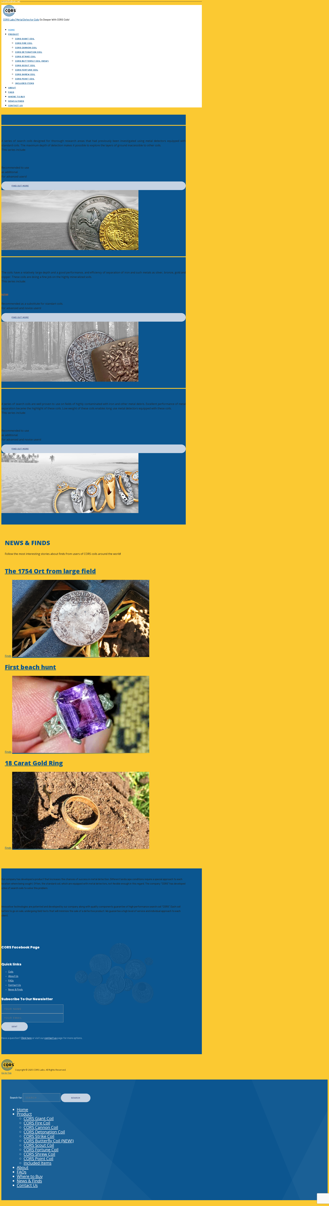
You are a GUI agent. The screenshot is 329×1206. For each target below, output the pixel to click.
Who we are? (12, 870)
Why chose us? (13, 898)
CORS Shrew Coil (25, 74)
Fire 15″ (6, 159)
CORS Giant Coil (25, 39)
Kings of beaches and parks (30, 395)
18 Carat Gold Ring (34, 763)
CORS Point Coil (25, 79)
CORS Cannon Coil (26, 47)
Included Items (24, 83)
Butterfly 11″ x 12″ (16, 295)
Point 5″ (6, 426)
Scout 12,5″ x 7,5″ (12, 299)
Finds (8, 656)
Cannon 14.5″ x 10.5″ (14, 163)
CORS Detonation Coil (28, 52)
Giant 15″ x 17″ (10, 154)
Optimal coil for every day (29, 263)
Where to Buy (16, 96)
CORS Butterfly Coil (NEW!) (31, 61)
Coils (10, 971)
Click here (26, 1038)
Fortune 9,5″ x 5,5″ (13, 417)
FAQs (11, 92)
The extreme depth (22, 132)
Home (11, 30)
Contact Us (15, 105)
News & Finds (16, 101)
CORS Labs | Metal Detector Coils (21, 19)
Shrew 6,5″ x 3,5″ (11, 422)
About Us (13, 976)
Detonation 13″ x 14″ (14, 286)
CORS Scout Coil (25, 65)
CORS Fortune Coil (26, 70)
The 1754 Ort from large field (50, 571)
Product (13, 34)
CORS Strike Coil (25, 56)
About (12, 88)
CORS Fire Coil (23, 43)
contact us (50, 1038)
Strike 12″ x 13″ (11, 290)
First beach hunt (30, 667)
